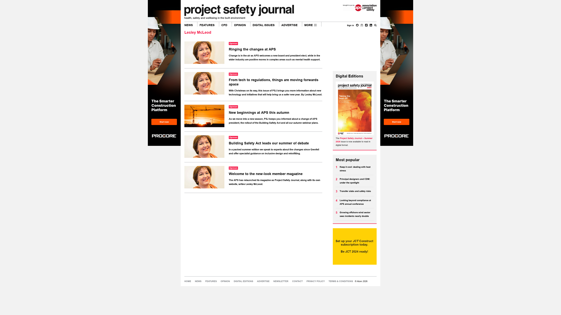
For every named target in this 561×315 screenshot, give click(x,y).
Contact (297, 281)
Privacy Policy (316, 281)
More (308, 25)
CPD (224, 25)
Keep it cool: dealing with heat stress (355, 169)
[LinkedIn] (371, 25)
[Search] (375, 25)
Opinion (240, 25)
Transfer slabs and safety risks (356, 191)
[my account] (357, 25)
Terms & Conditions (341, 281)
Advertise (289, 25)
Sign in (350, 25)
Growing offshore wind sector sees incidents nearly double (355, 214)
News (188, 25)
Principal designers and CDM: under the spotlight (355, 181)
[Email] (362, 25)
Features (207, 25)
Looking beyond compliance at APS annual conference (355, 202)
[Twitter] (366, 25)
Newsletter (280, 281)
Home (187, 281)
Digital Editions (243, 281)
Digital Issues (264, 25)
